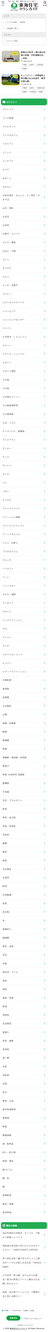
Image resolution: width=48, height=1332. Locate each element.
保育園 (6, 697)
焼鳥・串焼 (8, 998)
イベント (7, 152)
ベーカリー (8, 568)
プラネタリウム (10, 551)
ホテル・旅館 (9, 594)
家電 (5, 809)
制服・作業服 (9, 723)
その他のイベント (11, 397)
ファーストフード (11, 508)
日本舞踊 (7, 895)
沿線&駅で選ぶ (12, 28)
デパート (7, 465)
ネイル (6, 474)
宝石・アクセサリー (12, 800)
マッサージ (8, 603)
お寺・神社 (8, 208)
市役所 (6, 834)
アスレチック (9, 126)
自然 (5, 1066)
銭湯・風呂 (8, 1161)
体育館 (6, 689)
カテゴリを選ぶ (12, 41)
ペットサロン (9, 586)
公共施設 (7, 706)
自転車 (6, 1075)
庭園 (5, 843)
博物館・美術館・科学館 (15, 757)
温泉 (5, 980)
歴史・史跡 (8, 946)
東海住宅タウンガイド (18, 1329)
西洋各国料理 (9, 1109)
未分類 (6, 912)
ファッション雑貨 (11, 517)
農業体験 (7, 1135)
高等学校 (7, 1212)
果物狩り (7, 929)
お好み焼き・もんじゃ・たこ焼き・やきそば (21, 197)
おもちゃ (7, 187)
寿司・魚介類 (9, 817)
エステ (6, 169)
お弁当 (6, 216)
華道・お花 (8, 1101)
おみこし (7, 178)
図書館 (6, 783)
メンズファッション (12, 620)
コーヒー (7, 294)
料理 (5, 886)
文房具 (6, 877)
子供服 (6, 792)
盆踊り (6, 1032)
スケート (7, 345)
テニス (6, 457)
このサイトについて (25, 1325)
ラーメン (7, 637)
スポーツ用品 (9, 371)
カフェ (6, 259)
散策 (5, 860)
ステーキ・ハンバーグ (13, 354)
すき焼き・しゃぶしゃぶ (15, 336)
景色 (5, 903)
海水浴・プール (10, 972)
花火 (5, 1092)
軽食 (5, 1126)
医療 (5, 749)
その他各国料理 (10, 405)
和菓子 (6, 766)
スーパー (7, 328)
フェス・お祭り (10, 543)
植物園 (6, 938)
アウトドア (8, 109)
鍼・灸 (6, 1178)
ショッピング (9, 311)
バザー (6, 491)
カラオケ (7, 268)
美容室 (6, 1049)
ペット (6, 577)
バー (5, 483)
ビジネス (7, 500)
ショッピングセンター (13, 319)
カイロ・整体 (9, 242)
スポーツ (7, 362)
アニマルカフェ (10, 135)
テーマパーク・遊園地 (13, 431)
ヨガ (5, 628)
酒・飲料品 (8, 1144)
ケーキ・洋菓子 (10, 285)
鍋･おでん (7, 1169)
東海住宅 (13, 1318)
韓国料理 (7, 1195)
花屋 (5, 1083)
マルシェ (7, 611)
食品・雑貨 (8, 1204)
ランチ (6, 646)
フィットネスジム (11, 534)
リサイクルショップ (12, 654)
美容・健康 (8, 1041)
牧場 (5, 1006)
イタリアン (8, 143)
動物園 (6, 740)
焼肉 (5, 989)
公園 (5, 714)
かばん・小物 (9, 251)
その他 (6, 380)
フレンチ (7, 560)
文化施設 (7, 869)
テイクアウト (9, 440)
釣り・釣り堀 (9, 1152)
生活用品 (7, 1023)
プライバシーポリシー (33, 1319)
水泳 (5, 955)
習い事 (6, 1058)
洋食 (5, 963)
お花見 (6, 225)
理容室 (6, 1015)
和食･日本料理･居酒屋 (14, 774)
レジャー (7, 663)
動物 (5, 731)
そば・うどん (9, 422)
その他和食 (8, 414)
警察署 (6, 1118)
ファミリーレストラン (13, 525)
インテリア (8, 161)
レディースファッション (15, 671)
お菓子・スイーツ (11, 233)
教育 (5, 852)
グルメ (6, 277)
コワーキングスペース (13, 302)
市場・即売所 (9, 826)
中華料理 (7, 680)
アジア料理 (8, 118)
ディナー (7, 448)
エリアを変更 (12, 22)
